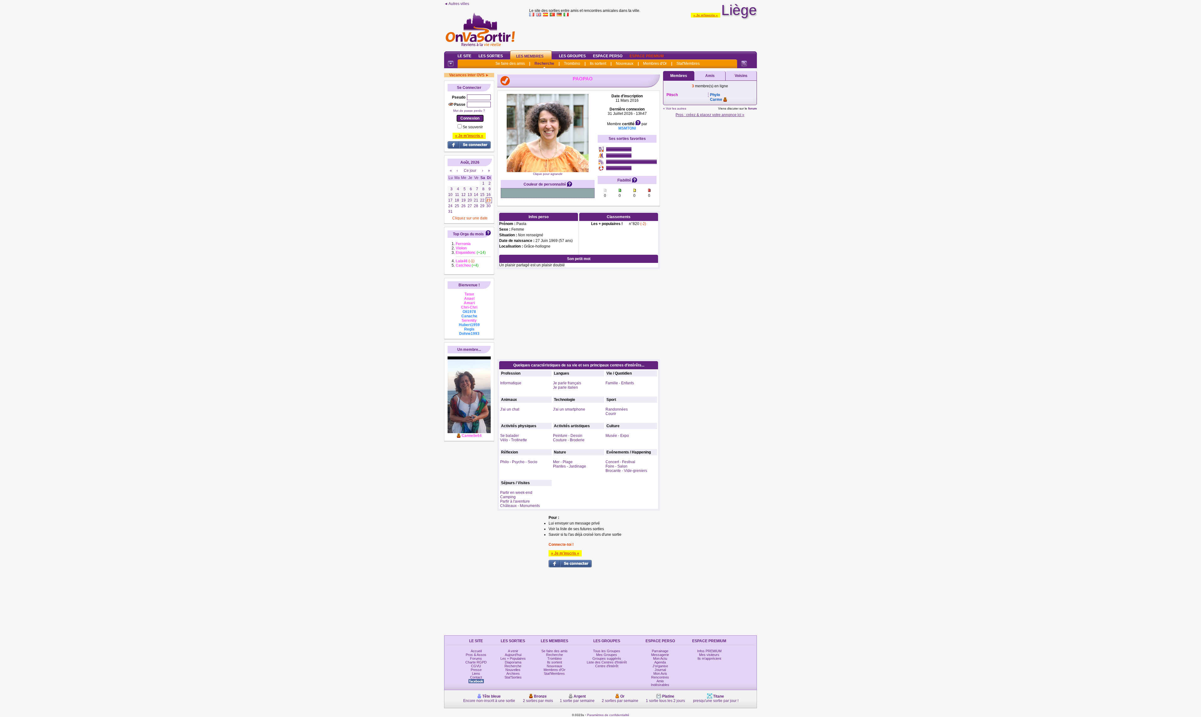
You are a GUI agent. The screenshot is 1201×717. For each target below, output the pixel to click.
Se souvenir (473, 127)
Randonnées (617, 409)
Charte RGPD (476, 662)
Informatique (510, 383)
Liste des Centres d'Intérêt (607, 662)
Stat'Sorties (513, 677)
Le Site (464, 56)
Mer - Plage (563, 462)
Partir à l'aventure (515, 501)
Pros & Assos (476, 655)
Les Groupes (572, 56)
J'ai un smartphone (569, 409)
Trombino (572, 63)
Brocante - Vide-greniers (626, 471)
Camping (508, 497)
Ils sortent (598, 63)
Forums (476, 658)
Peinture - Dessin (567, 435)
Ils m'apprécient (709, 658)
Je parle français (567, 383)
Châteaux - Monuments (520, 506)
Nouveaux (624, 63)
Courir (611, 414)
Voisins (741, 76)
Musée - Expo (617, 435)
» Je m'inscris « (705, 15)
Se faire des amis (510, 63)
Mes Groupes (606, 655)
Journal (660, 670)
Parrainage (660, 651)
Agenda (660, 662)
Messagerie (660, 655)
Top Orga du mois (468, 234)
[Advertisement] (643, 32)
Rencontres (660, 677)
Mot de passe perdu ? (469, 110)
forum (752, 108)
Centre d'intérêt (606, 666)
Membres (678, 76)
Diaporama (513, 662)
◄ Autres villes (456, 4)
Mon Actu (660, 658)
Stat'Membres (688, 63)
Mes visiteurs (709, 655)
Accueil (476, 651)
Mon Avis (660, 673)
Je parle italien (565, 387)
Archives (513, 673)
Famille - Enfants (620, 383)
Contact (476, 677)
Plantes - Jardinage (569, 466)
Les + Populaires (513, 658)
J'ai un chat (509, 409)
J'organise (660, 666)
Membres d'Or (655, 63)
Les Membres (530, 56)
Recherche (544, 63)
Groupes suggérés (606, 658)
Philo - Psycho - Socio (518, 462)
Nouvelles (512, 670)
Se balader (509, 435)
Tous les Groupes (606, 651)
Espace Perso (607, 56)
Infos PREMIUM (709, 651)
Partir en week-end (516, 492)
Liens (476, 673)
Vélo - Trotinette (513, 440)
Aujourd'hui (513, 655)
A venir (513, 651)
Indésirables (660, 685)
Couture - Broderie (569, 440)
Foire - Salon (616, 466)
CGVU (476, 666)
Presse (476, 670)
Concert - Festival (620, 462)
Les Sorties (491, 56)
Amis (710, 76)
